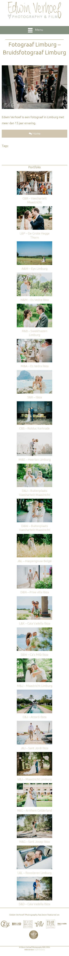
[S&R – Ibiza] (34, 371)
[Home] (34, 10)
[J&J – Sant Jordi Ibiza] (34, 722)
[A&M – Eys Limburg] (34, 243)
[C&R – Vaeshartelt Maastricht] (34, 172)
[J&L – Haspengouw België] (34, 535)
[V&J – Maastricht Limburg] (34, 753)
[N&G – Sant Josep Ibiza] (34, 816)
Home (36, 133)
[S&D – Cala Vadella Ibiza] (34, 878)
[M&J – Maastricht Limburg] (34, 660)
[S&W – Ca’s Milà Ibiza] (34, 629)
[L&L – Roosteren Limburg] (34, 847)
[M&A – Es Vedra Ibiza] (34, 340)
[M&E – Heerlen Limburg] (34, 434)
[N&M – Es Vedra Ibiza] (34, 274)
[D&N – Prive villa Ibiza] (34, 566)
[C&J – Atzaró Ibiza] (34, 691)
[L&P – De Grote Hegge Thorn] (34, 208)
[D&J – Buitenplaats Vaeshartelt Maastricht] (34, 465)
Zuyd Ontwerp (39, 950)
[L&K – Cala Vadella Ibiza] (34, 598)
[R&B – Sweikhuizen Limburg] (34, 305)
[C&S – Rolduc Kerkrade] (34, 403)
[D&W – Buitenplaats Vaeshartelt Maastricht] (34, 500)
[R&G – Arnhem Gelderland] (34, 785)
